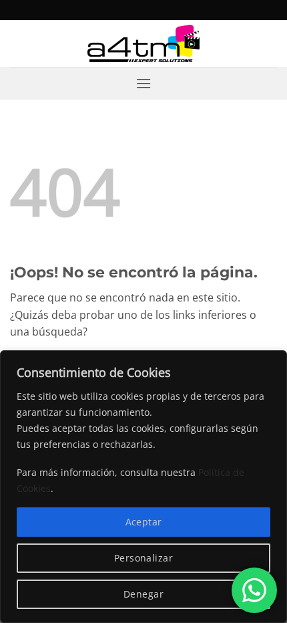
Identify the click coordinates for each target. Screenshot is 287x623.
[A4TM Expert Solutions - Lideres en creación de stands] (143, 44)
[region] (143, 486)
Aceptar (143, 521)
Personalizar (143, 557)
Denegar (143, 594)
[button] (143, 83)
